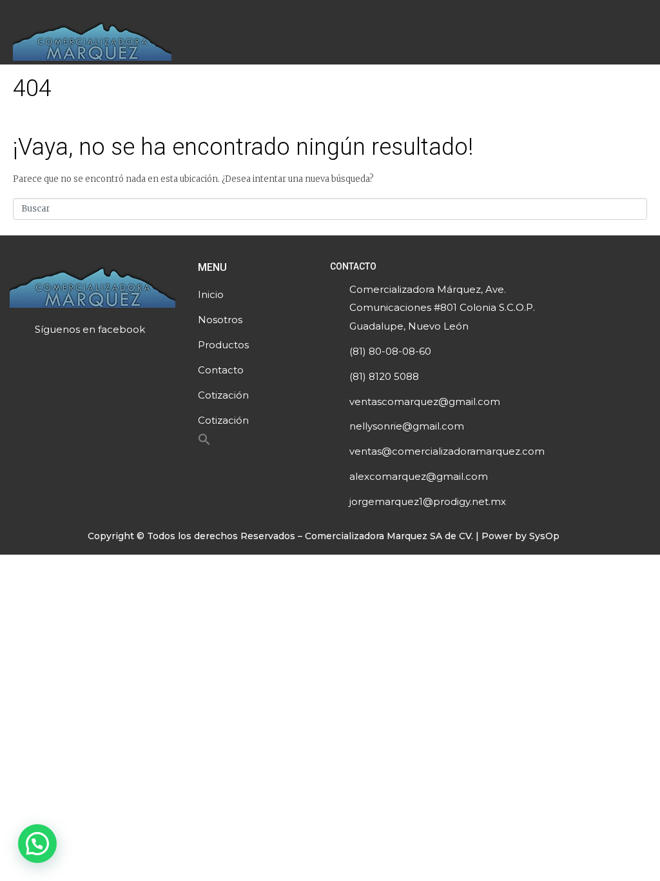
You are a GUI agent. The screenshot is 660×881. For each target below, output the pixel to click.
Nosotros (220, 319)
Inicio (211, 294)
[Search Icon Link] (204, 442)
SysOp (544, 536)
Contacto (221, 370)
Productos (223, 345)
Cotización (223, 395)
